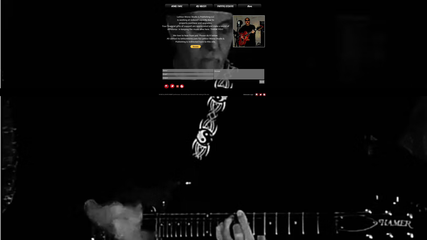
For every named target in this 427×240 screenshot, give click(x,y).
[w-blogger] (182, 86)
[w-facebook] (166, 86)
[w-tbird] (172, 85)
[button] (195, 46)
